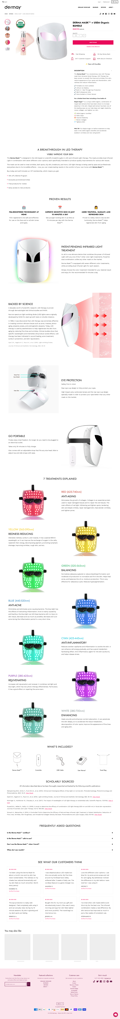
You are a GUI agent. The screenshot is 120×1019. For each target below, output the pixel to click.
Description (79, 70)
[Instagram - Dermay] (109, 14)
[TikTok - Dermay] (100, 14)
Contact (74, 983)
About (74, 981)
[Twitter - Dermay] (103, 14)
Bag (115, 2)
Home (6, 14)
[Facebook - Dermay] (106, 14)
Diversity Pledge (74, 988)
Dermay (54, 1013)
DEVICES (46, 985)
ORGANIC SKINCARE (45, 981)
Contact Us (108, 978)
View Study (29, 793)
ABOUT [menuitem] (111, 7)
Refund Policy (74, 992)
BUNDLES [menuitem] (95, 7)
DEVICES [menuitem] (103, 7)
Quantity (75, 33)
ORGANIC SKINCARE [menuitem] (84, 7)
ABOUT (45, 987)
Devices (11, 14)
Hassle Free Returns (93, 46)
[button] (115, 1014)
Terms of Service (74, 994)
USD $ (59, 1004)
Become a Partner (74, 985)
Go (28, 984)
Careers (74, 987)
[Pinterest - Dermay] (111, 14)
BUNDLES (45, 983)
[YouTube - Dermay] (114, 14)
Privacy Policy (74, 996)
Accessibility (74, 990)
